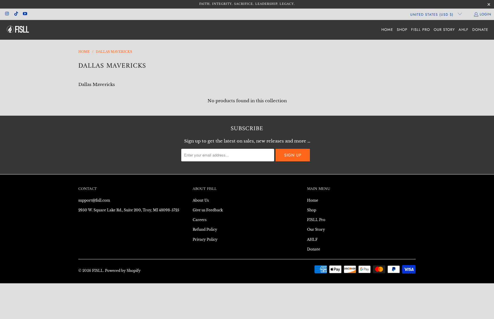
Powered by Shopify (123, 270)
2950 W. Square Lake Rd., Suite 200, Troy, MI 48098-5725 (128, 210)
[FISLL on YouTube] (24, 14)
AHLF (312, 239)
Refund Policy (205, 229)
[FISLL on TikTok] (15, 14)
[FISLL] (18, 30)
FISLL (97, 270)
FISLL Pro (316, 220)
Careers (199, 220)
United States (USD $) (432, 14)
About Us (201, 200)
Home (312, 200)
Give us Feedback (208, 210)
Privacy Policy (205, 239)
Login (485, 14)
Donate (313, 249)
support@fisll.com (94, 200)
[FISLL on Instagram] (6, 14)
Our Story (316, 229)
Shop (311, 210)
